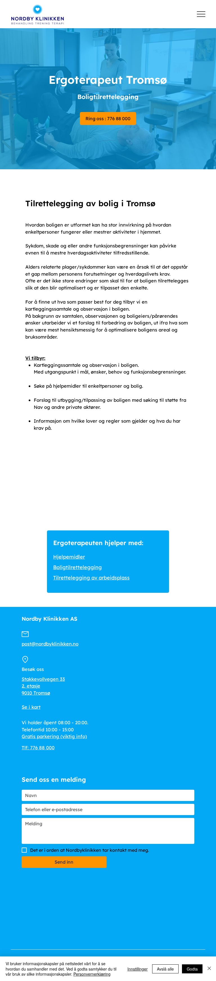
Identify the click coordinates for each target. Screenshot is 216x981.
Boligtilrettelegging (77, 567)
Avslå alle (165, 969)
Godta (192, 969)
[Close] (209, 968)
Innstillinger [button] (137, 969)
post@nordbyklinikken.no (50, 644)
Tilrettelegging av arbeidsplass (91, 577)
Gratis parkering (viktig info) (54, 736)
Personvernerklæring (92, 974)
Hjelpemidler (69, 557)
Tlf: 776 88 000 (38, 747)
